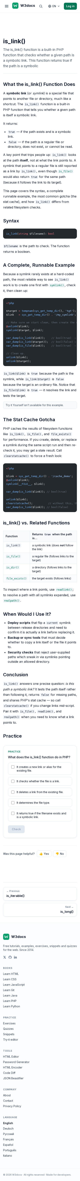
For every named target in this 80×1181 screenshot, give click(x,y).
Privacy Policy (12, 1106)
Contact (8, 1100)
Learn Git (8, 990)
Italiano (7, 1155)
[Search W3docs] (40, 6)
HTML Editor (11, 1056)
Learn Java (10, 995)
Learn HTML (11, 973)
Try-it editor (10, 1039)
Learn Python (11, 1006)
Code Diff (9, 1072)
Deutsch (8, 1128)
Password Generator (16, 1062)
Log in (70, 6)
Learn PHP (10, 1001)
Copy (71, 232)
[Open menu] (6, 6)
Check (16, 829)
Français (8, 1139)
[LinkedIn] (15, 957)
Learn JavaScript (14, 984)
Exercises (9, 1023)
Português (9, 1150)
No (60, 853)
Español (8, 1144)
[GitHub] (10, 957)
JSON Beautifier (13, 1078)
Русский (8, 1134)
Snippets (8, 1034)
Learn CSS (10, 979)
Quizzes (8, 1028)
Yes (44, 853)
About (7, 1095)
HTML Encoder (12, 1067)
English (8, 1123)
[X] (4, 957)
